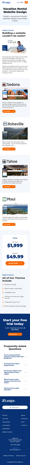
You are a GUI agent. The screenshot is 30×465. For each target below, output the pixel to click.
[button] (15, 356)
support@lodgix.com (15, 449)
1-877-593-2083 (15, 445)
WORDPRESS (6, 428)
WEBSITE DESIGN (7, 432)
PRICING (4, 415)
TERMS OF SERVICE (8, 455)
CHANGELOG (6, 425)
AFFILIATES (24, 418)
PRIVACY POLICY (21, 455)
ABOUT (23, 415)
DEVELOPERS (6, 422)
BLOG (22, 422)
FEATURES (5, 418)
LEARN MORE (13, 263)
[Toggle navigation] (26, 2)
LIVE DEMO (7, 111)
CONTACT (24, 425)
